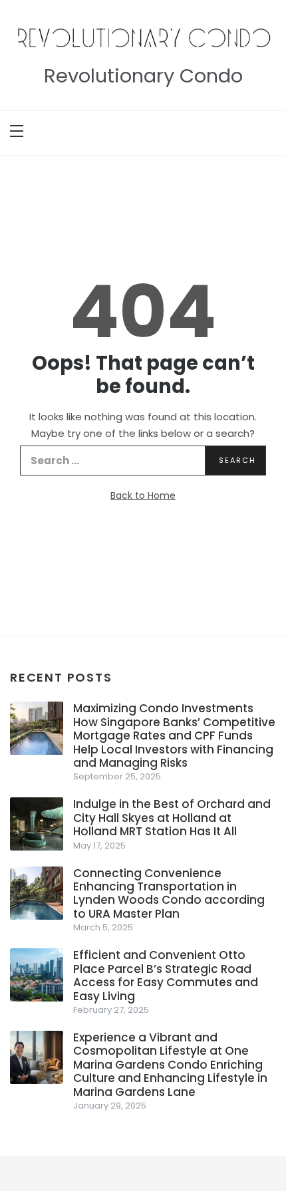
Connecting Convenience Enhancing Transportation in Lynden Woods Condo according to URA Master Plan (169, 893)
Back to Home (143, 495)
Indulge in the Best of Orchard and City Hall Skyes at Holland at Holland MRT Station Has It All (172, 817)
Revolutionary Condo (143, 76)
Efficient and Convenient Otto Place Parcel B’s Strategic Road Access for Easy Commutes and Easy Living (165, 975)
